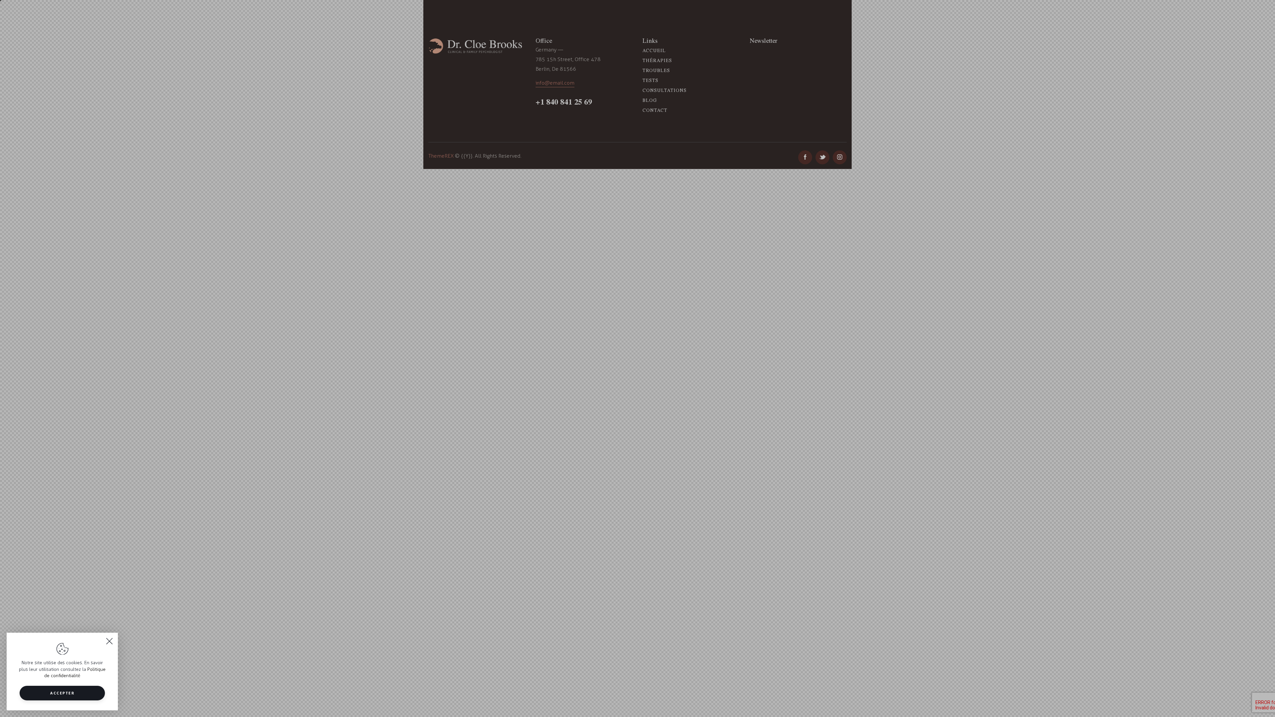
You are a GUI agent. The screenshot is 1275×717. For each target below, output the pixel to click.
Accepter (62, 692)
